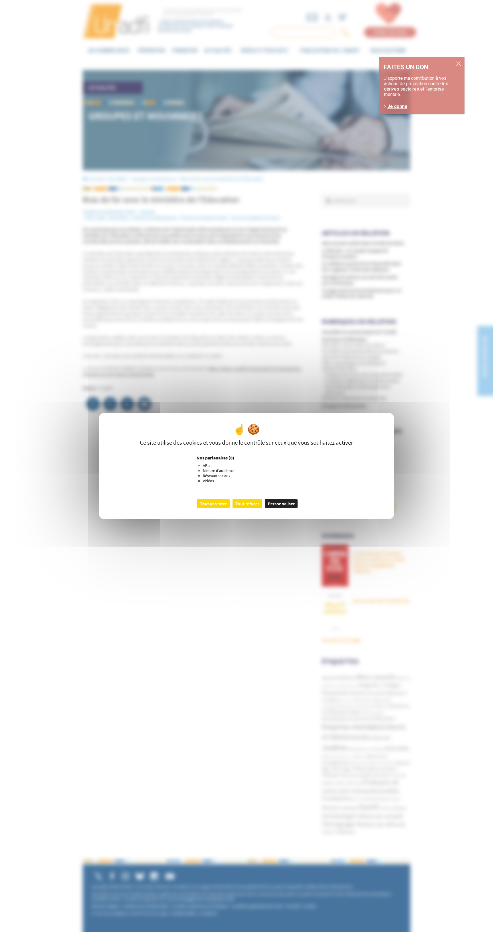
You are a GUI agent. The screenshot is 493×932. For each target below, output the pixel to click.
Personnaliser (281, 503)
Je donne (397, 106)
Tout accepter (213, 503)
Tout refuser (247, 503)
